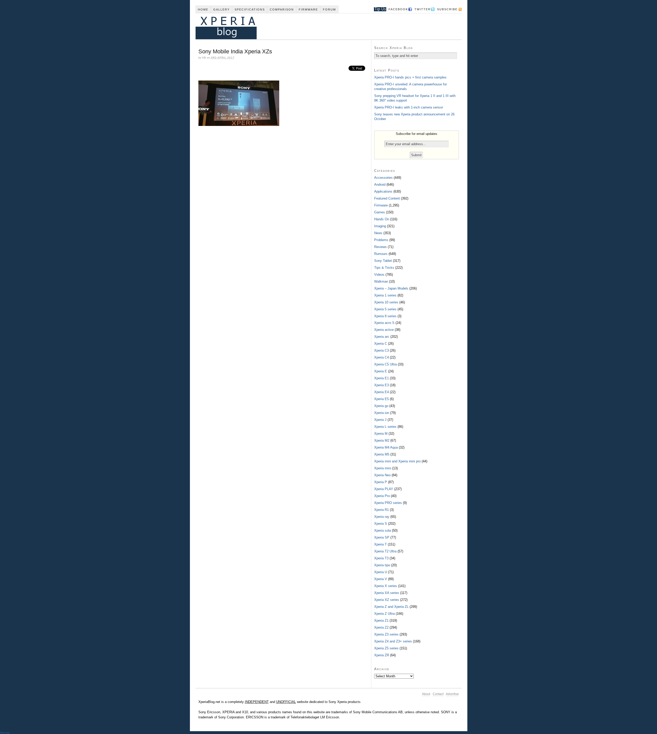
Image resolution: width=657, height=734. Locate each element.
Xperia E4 (381, 392)
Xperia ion (381, 413)
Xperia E (380, 371)
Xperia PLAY (383, 489)
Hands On (381, 219)
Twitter (422, 9)
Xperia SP (381, 537)
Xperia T (380, 544)
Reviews (380, 247)
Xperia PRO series (388, 503)
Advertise (452, 694)
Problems (381, 240)
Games (379, 212)
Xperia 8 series (385, 316)
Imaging (380, 226)
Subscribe (447, 9)
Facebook (398, 9)
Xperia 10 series (386, 302)
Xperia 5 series (385, 309)
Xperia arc (381, 337)
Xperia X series (385, 586)
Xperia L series (385, 427)
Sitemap (5, 732)
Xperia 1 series (385, 295)
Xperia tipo (382, 565)
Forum (329, 9)
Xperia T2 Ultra (385, 551)
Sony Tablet (383, 261)
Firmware (308, 9)
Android (379, 184)
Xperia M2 (381, 440)
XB (204, 57)
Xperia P (380, 482)
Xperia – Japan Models (391, 288)
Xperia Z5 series (386, 648)
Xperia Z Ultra (384, 614)
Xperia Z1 (381, 620)
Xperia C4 (381, 357)
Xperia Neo (382, 475)
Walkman (381, 281)
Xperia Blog (322, 26)
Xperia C (380, 343)
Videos (379, 274)
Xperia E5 (381, 399)
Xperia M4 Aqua (386, 447)
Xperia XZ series (386, 600)
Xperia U (380, 572)
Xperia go (381, 406)
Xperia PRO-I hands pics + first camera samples (410, 77)
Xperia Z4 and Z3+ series (393, 641)
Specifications (250, 9)
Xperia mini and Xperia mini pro (397, 461)
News (378, 233)
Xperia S (380, 523)
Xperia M (381, 433)
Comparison (282, 9)
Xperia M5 (381, 454)
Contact (438, 694)
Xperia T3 (381, 558)
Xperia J (380, 420)
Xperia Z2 (381, 627)
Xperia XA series (386, 593)
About (426, 694)
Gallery (221, 9)
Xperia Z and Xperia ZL (391, 607)
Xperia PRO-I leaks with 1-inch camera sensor (408, 107)
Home (203, 9)
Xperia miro (382, 468)
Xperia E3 (381, 385)
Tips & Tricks (384, 268)
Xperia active (384, 330)
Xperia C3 (381, 350)
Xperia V (380, 579)
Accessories (383, 178)
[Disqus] (283, 200)
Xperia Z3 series (386, 634)
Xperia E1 (381, 378)
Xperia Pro (382, 496)
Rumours (381, 254)
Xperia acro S (384, 323)
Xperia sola (382, 530)
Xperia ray (381, 517)
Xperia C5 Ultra (385, 364)
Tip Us (378, 9)
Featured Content (387, 198)
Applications (383, 191)
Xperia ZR (381, 655)
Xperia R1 (381, 510)
